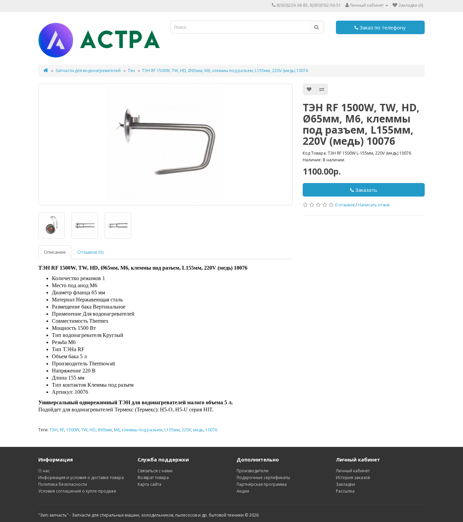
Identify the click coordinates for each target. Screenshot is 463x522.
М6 (117, 430)
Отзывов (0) (90, 252)
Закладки (345, 484)
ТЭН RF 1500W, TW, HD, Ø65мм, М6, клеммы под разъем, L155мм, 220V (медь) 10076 (225, 70)
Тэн (131, 70)
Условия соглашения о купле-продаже (77, 491)
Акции (243, 491)
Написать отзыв (373, 205)
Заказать (365, 189)
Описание (55, 252)
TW (84, 430)
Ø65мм (105, 430)
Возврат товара (153, 477)
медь (198, 430)
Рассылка (345, 491)
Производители (252, 471)
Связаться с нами (155, 471)
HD (92, 430)
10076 (211, 430)
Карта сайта (149, 484)
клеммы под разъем (142, 430)
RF (62, 430)
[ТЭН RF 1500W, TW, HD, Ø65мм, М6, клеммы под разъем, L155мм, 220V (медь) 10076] (165, 144)
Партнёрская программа (262, 484)
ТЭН (53, 430)
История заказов (353, 477)
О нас (44, 471)
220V (186, 430)
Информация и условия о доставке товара (81, 477)
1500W (72, 430)
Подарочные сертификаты (263, 477)
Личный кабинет (353, 471)
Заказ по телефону (382, 27)
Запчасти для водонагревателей (88, 70)
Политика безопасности (62, 484)
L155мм (172, 430)
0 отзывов (345, 205)
